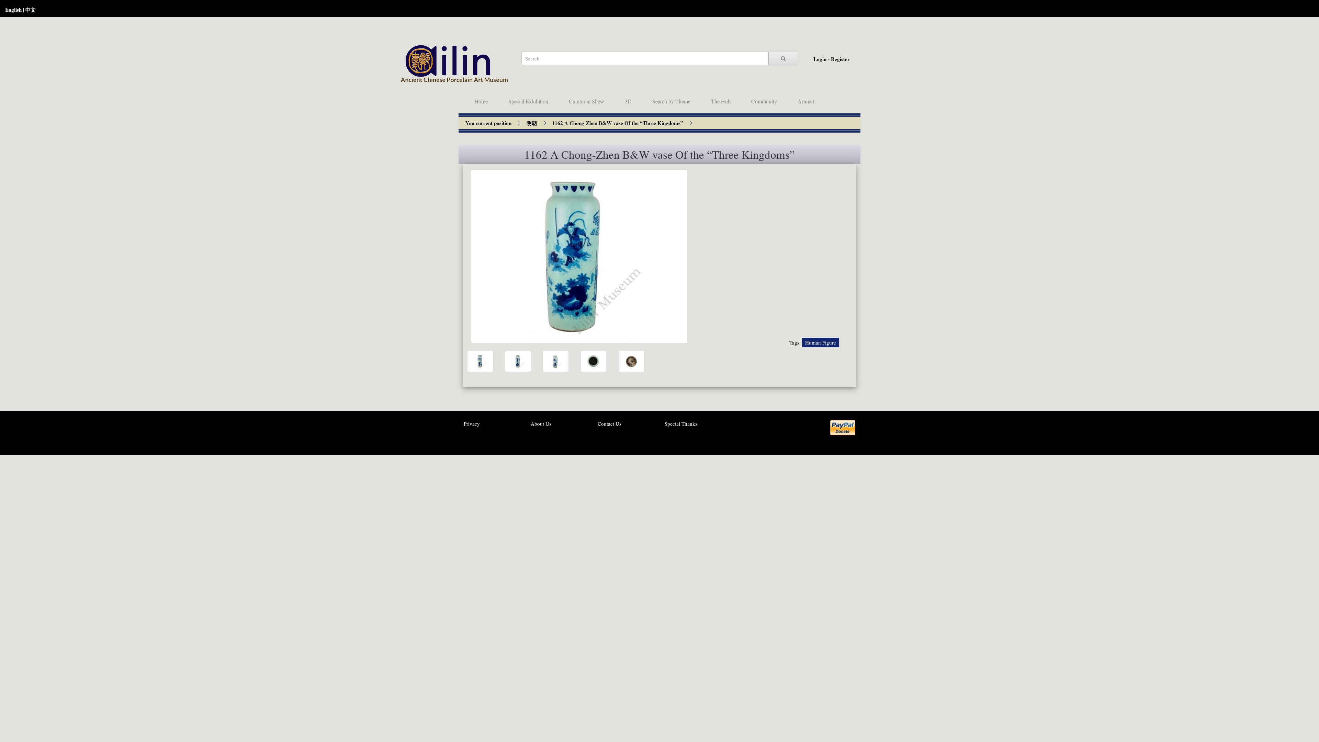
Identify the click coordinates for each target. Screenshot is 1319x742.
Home (481, 101)
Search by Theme (671, 101)
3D (628, 101)
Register (840, 59)
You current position (488, 123)
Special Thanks (681, 423)
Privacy (472, 423)
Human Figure (820, 342)
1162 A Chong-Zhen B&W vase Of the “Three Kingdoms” (617, 123)
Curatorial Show (586, 101)
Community (764, 101)
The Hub (721, 101)
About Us (541, 423)
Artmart (806, 101)
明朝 (532, 123)
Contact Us (609, 423)
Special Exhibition (528, 101)
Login (819, 59)
